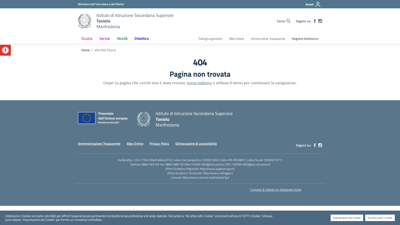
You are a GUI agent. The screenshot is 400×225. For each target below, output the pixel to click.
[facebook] (315, 21)
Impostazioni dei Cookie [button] (347, 218)
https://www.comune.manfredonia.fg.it (205, 177)
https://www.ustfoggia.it (218, 173)
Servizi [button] (104, 38)
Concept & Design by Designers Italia (275, 189)
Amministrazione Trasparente (99, 143)
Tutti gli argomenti (210, 38)
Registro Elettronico (305, 38)
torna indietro (199, 82)
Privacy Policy (159, 143)
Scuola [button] (86, 38)
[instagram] (320, 21)
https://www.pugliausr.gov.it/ (217, 168)
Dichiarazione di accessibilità (196, 143)
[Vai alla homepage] (84, 21)
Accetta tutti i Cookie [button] (380, 218)
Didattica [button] (142, 38)
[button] (5, 50)
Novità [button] (122, 38)
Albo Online (236, 38)
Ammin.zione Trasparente (268, 38)
